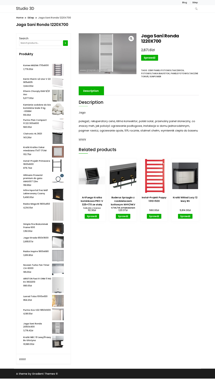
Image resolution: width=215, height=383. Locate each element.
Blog (184, 2)
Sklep (195, 2)
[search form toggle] (196, 9)
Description (91, 91)
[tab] (91, 90)
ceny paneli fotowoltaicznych (166, 70)
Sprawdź (149, 58)
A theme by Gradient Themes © (37, 374)
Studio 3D (25, 8)
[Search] (65, 43)
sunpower (155, 76)
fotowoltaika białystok (155, 73)
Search (23, 38)
